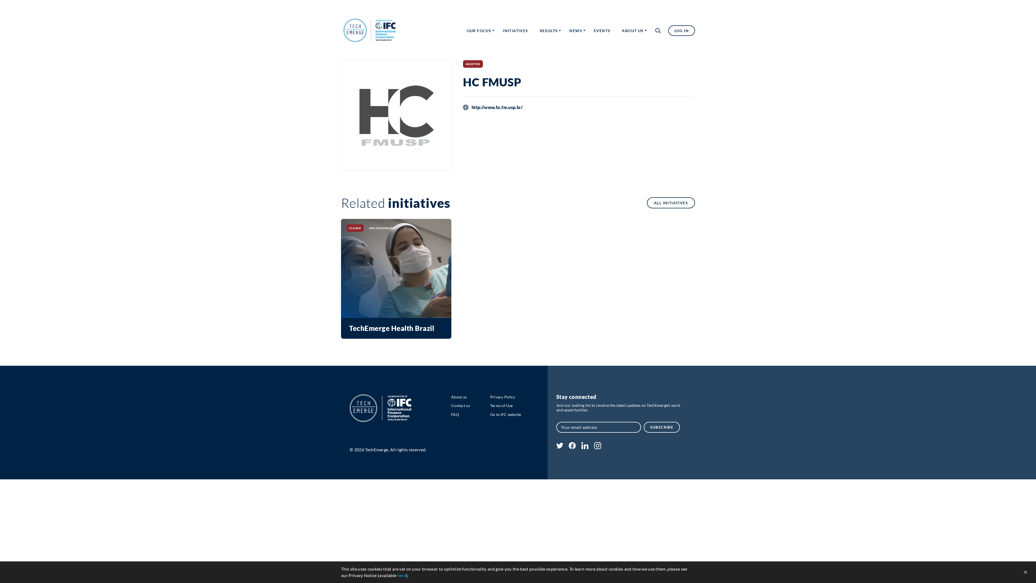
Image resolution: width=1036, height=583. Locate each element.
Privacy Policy (502, 397)
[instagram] (597, 447)
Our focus (479, 30)
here (401, 575)
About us (632, 30)
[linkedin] (584, 447)
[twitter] (559, 446)
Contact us (460, 405)
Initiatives (515, 30)
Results (549, 30)
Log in (681, 30)
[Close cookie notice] (1025, 572)
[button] (658, 30)
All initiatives (671, 203)
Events (602, 30)
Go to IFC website (505, 414)
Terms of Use (501, 405)
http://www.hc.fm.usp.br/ (497, 107)
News (575, 30)
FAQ (455, 414)
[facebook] (572, 447)
